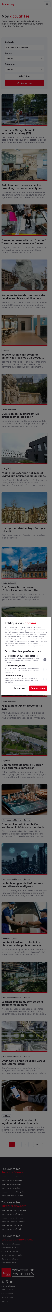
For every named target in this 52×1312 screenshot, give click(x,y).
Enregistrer (19, 688)
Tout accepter (38, 688)
